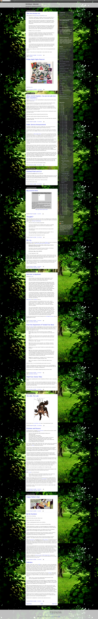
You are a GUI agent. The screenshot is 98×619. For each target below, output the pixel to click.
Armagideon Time (62, 53)
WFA (39, 564)
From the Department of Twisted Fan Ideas (40, 325)
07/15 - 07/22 (64, 149)
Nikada (52, 616)
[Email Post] (44, 55)
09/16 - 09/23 (64, 136)
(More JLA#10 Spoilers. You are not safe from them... (65, 161)
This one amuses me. (33, 13)
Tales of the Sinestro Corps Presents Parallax (42, 243)
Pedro (31, 242)
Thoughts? (29, 217)
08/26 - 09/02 (64, 141)
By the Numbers (31, 514)
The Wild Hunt (62, 92)
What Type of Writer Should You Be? (42, 209)
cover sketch (44, 478)
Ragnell (62, 223)
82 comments (32, 539)
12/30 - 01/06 (64, 115)
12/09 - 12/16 (64, 119)
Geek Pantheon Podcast (64, 71)
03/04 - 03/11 (64, 203)
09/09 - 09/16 (64, 138)
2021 (62, 104)
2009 (62, 111)
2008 (62, 112)
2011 (62, 108)
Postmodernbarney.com (63, 78)
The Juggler (61, 88)
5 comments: (39, 266)
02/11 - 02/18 (64, 207)
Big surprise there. (32, 190)
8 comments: (39, 489)
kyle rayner (35, 267)
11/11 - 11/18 (64, 125)
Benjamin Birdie (62, 56)
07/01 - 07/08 (64, 152)
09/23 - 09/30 (64, 135)
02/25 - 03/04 (64, 204)
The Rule (61, 15)
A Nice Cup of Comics (63, 51)
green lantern (31, 267)
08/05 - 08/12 (64, 145)
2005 (62, 217)
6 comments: (39, 372)
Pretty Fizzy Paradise (63, 80)
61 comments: (39, 55)
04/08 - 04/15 (64, 197)
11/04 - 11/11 (64, 126)
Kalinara (46, 242)
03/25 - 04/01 (64, 200)
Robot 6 (61, 81)
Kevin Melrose (28, 299)
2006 (62, 216)
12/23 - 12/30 (64, 116)
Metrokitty (61, 75)
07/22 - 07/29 (64, 148)
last (37, 555)
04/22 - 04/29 (64, 194)
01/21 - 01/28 (64, 211)
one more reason (33, 99)
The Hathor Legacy (63, 86)
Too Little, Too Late (32, 396)
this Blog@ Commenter (50, 316)
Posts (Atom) (44, 606)
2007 (62, 114)
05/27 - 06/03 (64, 187)
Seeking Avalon (62, 83)
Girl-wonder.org (62, 73)
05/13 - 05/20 (64, 190)
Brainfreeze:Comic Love (63, 58)
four (38, 555)
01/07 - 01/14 (64, 214)
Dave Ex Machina (62, 63)
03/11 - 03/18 (64, 201)
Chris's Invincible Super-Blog (64, 61)
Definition (29, 562)
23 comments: (39, 237)
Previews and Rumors (33, 428)
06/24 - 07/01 (64, 154)
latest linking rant (37, 15)
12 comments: (39, 425)
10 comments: (39, 121)
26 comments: (39, 164)
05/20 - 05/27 (64, 188)
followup (35, 299)
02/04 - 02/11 (64, 208)
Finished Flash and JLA (34, 171)
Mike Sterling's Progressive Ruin (65, 76)
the (35, 555)
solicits (39, 267)
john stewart (36, 321)
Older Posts (54, 603)
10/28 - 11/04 (64, 128)
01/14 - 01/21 (64, 213)
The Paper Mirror (62, 14)
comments (30, 56)
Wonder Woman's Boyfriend (64, 98)
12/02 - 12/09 (64, 121)
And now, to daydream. (33, 274)
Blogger (59, 616)
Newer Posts (29, 603)
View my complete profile (64, 231)
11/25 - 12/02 (64, 122)
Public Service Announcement (36, 124)
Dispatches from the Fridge (64, 68)
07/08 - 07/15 (64, 151)
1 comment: (39, 213)
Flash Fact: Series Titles (34, 377)
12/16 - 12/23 (64, 118)
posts (40, 555)
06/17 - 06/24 (64, 155)
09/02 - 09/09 (64, 139)
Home (42, 603)
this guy (31, 276)
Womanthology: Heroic (63, 22)
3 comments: (39, 320)
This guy (29, 472)
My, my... (29, 240)
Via (27, 430)
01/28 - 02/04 (64, 210)
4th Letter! (61, 48)
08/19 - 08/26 (64, 142)
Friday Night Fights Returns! (35, 59)
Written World (32, 4)
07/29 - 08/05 (64, 146)
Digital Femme (62, 66)
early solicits (40, 430)
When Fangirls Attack (37, 133)
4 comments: (40, 89)
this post (50, 572)
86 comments (45, 539)
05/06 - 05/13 (64, 191)
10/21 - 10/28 (64, 129)
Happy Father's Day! (33, 497)
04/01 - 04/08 (64, 198)
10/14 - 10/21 (64, 131)
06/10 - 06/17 (64, 184)
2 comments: (39, 389)
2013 (62, 105)
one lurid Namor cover (36, 423)
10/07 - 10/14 (64, 132)
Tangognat (61, 85)
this (44, 15)
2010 (62, 109)
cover (33, 445)
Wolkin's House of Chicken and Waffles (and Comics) (65, 96)
